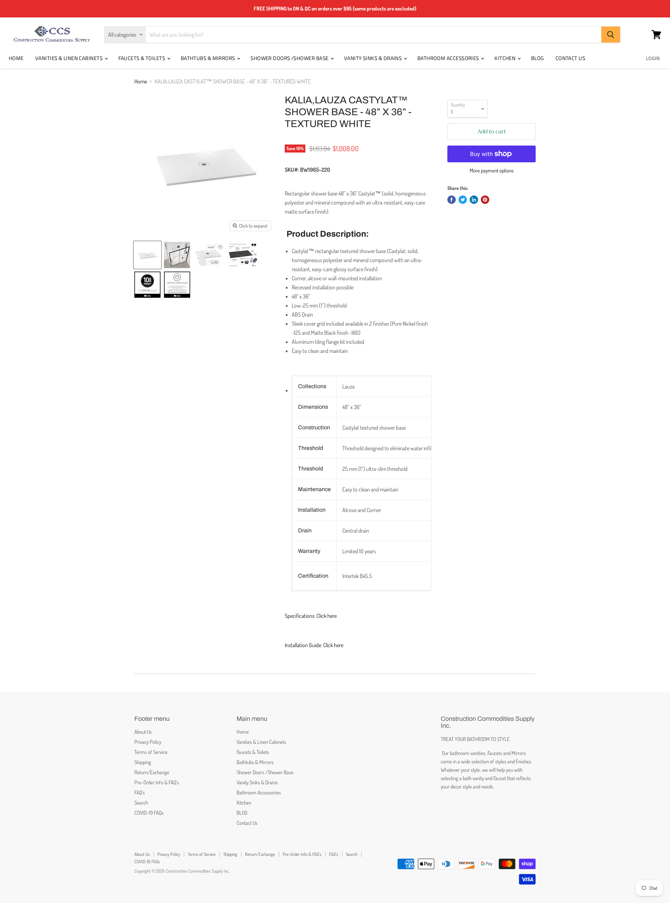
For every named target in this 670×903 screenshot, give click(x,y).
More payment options (492, 170)
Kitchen (505, 58)
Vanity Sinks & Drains (373, 58)
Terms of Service (151, 752)
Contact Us (571, 58)
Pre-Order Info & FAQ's (156, 782)
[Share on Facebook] (451, 199)
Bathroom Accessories (448, 58)
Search (141, 802)
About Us (143, 731)
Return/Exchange (151, 772)
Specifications (299, 615)
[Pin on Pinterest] (485, 199)
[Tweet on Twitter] (463, 199)
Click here (327, 615)
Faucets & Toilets (142, 58)
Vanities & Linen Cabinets (69, 58)
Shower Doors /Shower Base (290, 58)
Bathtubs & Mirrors (209, 58)
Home (16, 58)
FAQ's (139, 792)
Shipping (142, 762)
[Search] (610, 35)
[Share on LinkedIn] (474, 199)
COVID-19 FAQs (149, 812)
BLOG (537, 58)
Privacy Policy (147, 742)
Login (653, 58)
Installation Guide (303, 645)
